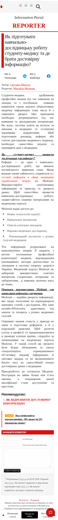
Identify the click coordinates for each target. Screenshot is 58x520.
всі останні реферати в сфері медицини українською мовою (27, 177)
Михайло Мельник (24, 88)
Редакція (35, 499)
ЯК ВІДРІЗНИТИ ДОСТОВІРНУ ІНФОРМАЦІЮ (27, 401)
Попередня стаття (12, 515)
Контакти (23, 499)
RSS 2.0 (25, 486)
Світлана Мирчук (20, 84)
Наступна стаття (46, 515)
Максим (22, 479)
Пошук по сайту (29, 515)
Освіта (11, 482)
